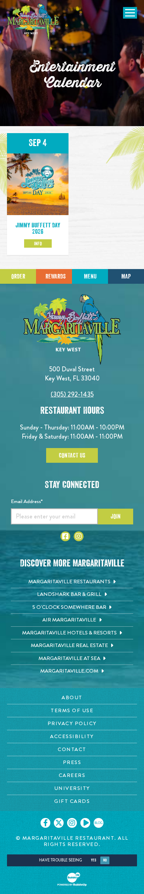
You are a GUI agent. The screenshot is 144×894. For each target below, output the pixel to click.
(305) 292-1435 (72, 394)
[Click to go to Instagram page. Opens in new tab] (79, 536)
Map (126, 276)
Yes (93, 860)
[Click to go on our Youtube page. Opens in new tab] (85, 823)
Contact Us (72, 455)
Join (115, 516)
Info (38, 243)
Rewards (55, 276)
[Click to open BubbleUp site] (72, 879)
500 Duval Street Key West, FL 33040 (72, 373)
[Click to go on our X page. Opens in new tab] (59, 823)
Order (18, 276)
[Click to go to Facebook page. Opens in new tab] (65, 536)
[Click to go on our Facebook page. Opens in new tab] (45, 823)
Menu (90, 276)
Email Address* (27, 501)
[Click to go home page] (33, 22)
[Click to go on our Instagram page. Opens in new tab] (72, 823)
